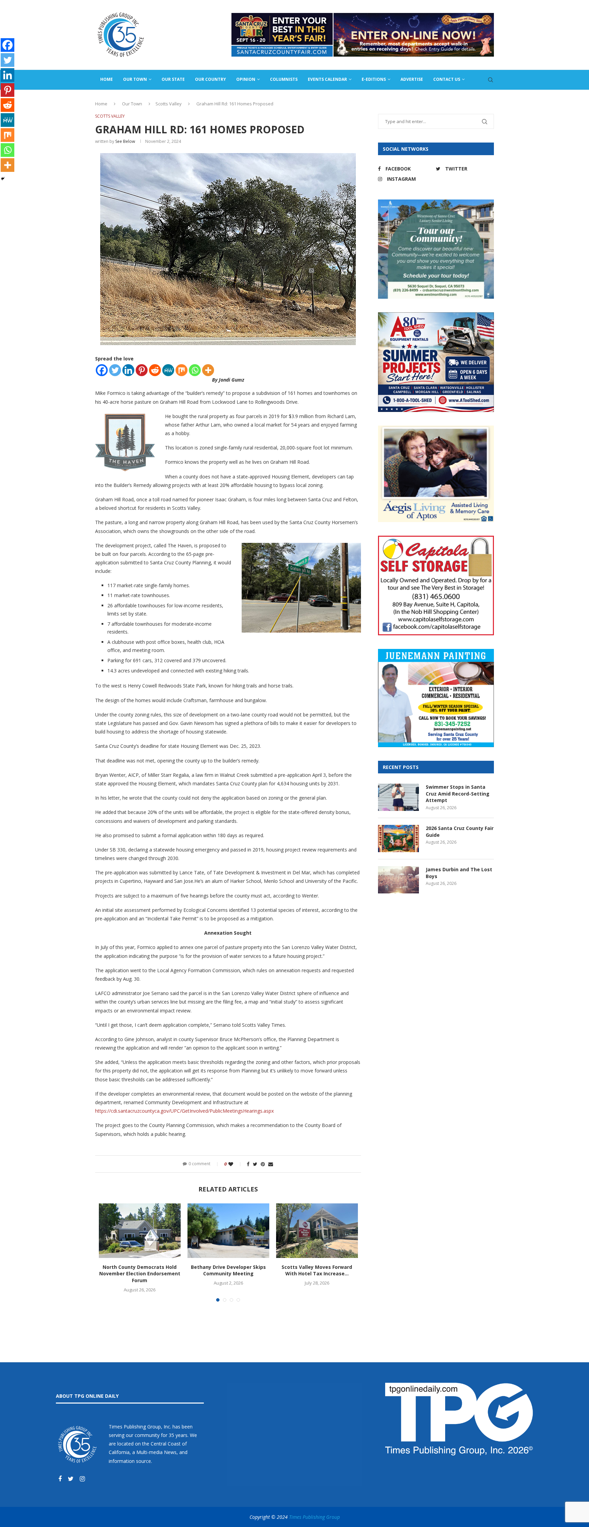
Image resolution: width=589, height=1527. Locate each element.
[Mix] (181, 370)
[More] (208, 370)
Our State (173, 79)
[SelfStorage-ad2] (436, 539)
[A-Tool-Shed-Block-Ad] (436, 315)
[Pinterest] (142, 370)
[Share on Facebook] (248, 1164)
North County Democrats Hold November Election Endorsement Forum (139, 1274)
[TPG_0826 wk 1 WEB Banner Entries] (362, 16)
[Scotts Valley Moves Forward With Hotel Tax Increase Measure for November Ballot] (317, 1230)
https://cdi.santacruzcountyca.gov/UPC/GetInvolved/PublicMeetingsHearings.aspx (184, 1111)
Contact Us (446, 79)
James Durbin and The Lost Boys (459, 872)
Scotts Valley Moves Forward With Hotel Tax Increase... (317, 1270)
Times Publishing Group (314, 1517)
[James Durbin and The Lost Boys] (398, 879)
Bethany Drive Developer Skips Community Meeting (228, 1270)
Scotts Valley (168, 104)
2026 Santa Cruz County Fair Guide (460, 831)
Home (106, 79)
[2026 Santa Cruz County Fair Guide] (398, 838)
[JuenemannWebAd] (436, 652)
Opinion (245, 79)
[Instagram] (82, 1479)
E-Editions (374, 79)
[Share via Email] (270, 1164)
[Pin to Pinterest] (263, 1164)
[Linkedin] (128, 370)
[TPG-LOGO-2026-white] (459, 1386)
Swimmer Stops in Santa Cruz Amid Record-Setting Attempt (457, 793)
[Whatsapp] (195, 370)
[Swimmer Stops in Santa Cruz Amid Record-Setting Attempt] (398, 797)
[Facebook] (102, 370)
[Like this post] (235, 1164)
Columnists (284, 79)
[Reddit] (155, 370)
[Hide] (2, 178)
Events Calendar (327, 79)
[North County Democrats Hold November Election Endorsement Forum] (140, 1230)
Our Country (210, 79)
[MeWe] (168, 370)
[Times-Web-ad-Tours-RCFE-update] (436, 202)
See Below (125, 141)
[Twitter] (115, 370)
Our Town (135, 79)
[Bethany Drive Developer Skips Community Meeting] (228, 1230)
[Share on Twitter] (255, 1164)
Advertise (412, 79)
